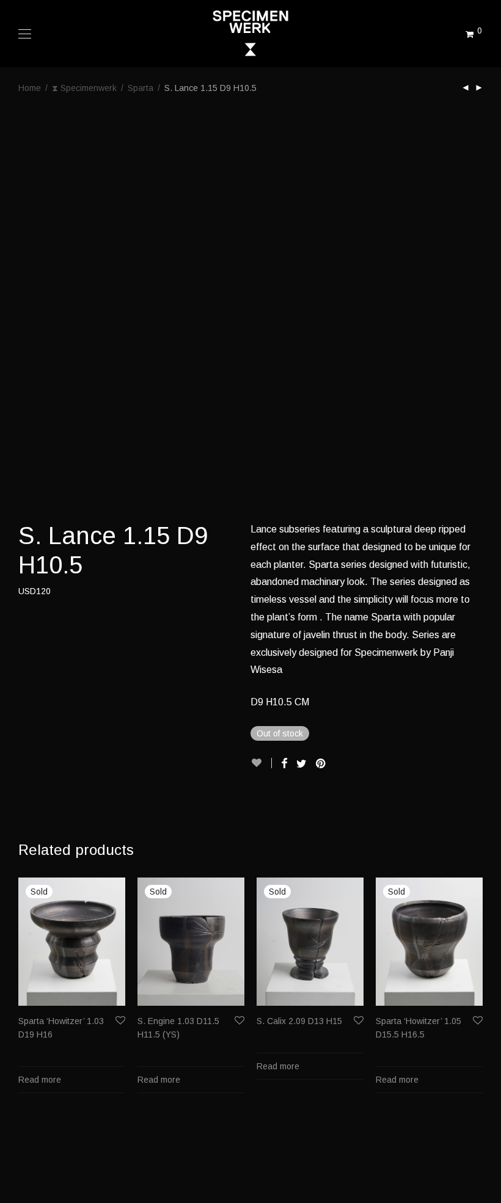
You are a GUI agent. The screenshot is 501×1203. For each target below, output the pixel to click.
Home (29, 88)
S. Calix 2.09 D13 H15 (299, 1021)
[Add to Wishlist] (261, 763)
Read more (39, 1080)
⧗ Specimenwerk (84, 88)
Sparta (140, 88)
